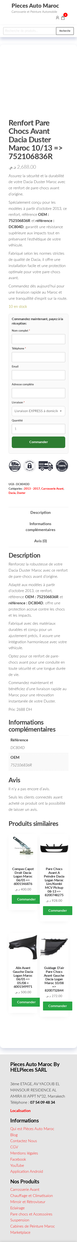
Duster (21, 493)
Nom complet (21, 330)
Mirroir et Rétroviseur (27, 1202)
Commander (26, 899)
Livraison (18, 402)
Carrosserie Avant (52, 488)
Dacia (12, 493)
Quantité (17, 420)
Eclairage (17, 1208)
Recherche (64, 31)
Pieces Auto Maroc (35, 6)
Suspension (19, 1220)
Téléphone (19, 348)
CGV (14, 1147)
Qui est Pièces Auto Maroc (32, 1129)
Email (15, 366)
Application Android (26, 1172)
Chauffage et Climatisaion (31, 1196)
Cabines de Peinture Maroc (32, 1226)
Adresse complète (23, 384)
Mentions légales (24, 1153)
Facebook (18, 1159)
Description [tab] (40, 513)
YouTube (17, 1166)
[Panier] (63, 18)
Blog (14, 1135)
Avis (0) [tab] (40, 541)
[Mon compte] (57, 17)
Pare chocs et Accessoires (31, 1214)
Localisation (20, 1111)
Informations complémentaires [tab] (40, 527)
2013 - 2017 (32, 488)
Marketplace (20, 1233)
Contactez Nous (23, 1141)
